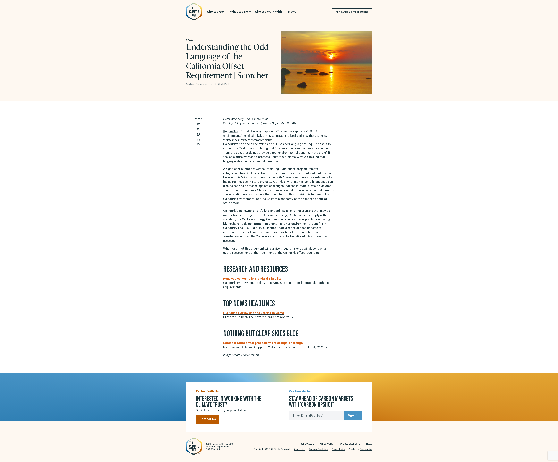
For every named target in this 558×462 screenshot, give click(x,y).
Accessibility (299, 449)
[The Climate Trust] (194, 11)
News (369, 444)
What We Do (326, 444)
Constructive (366, 449)
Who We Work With (350, 444)
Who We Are (307, 444)
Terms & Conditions (318, 449)
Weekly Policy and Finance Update (246, 123)
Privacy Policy (338, 449)
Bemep (254, 355)
